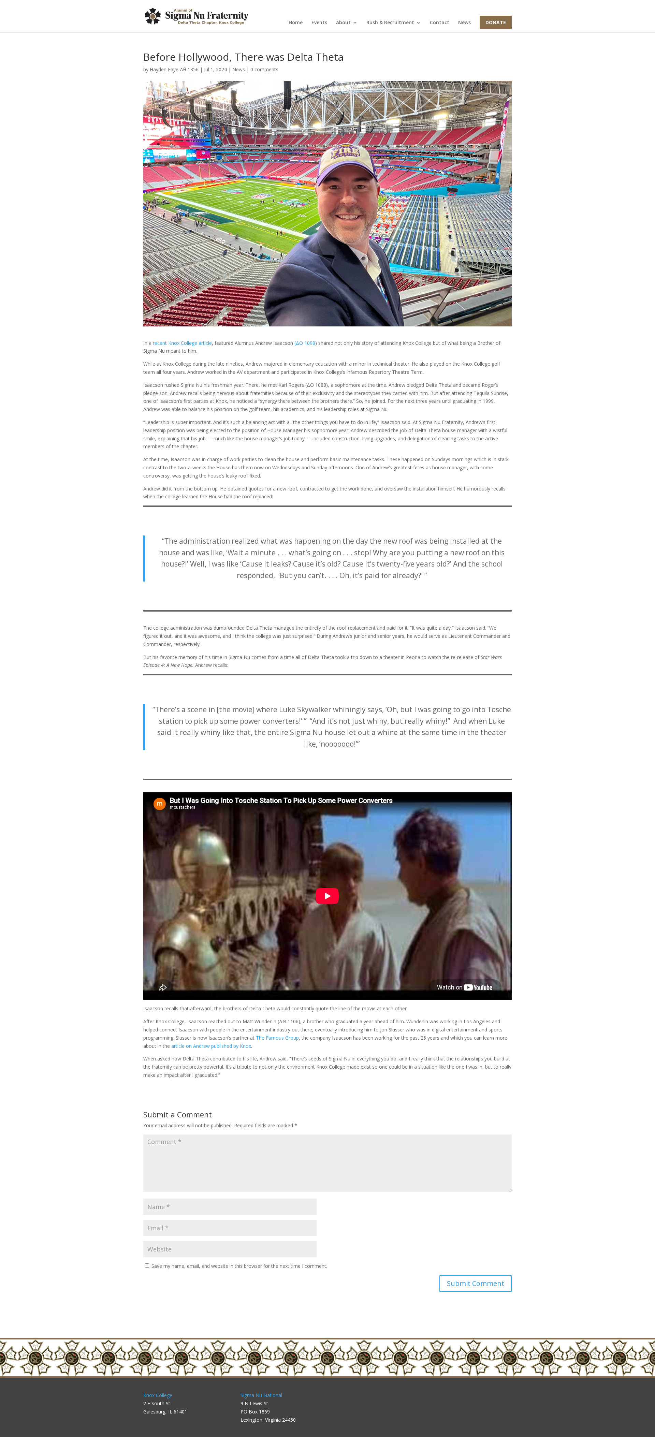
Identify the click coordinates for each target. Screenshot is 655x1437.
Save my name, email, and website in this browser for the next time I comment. (239, 1266)
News (464, 23)
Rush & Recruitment (390, 23)
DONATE (495, 22)
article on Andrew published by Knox (211, 1046)
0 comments (264, 69)
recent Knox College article (182, 343)
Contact (439, 23)
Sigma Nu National (261, 1395)
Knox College (157, 1395)
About (343, 23)
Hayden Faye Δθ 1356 (174, 69)
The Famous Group (277, 1038)
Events (319, 23)
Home (296, 23)
